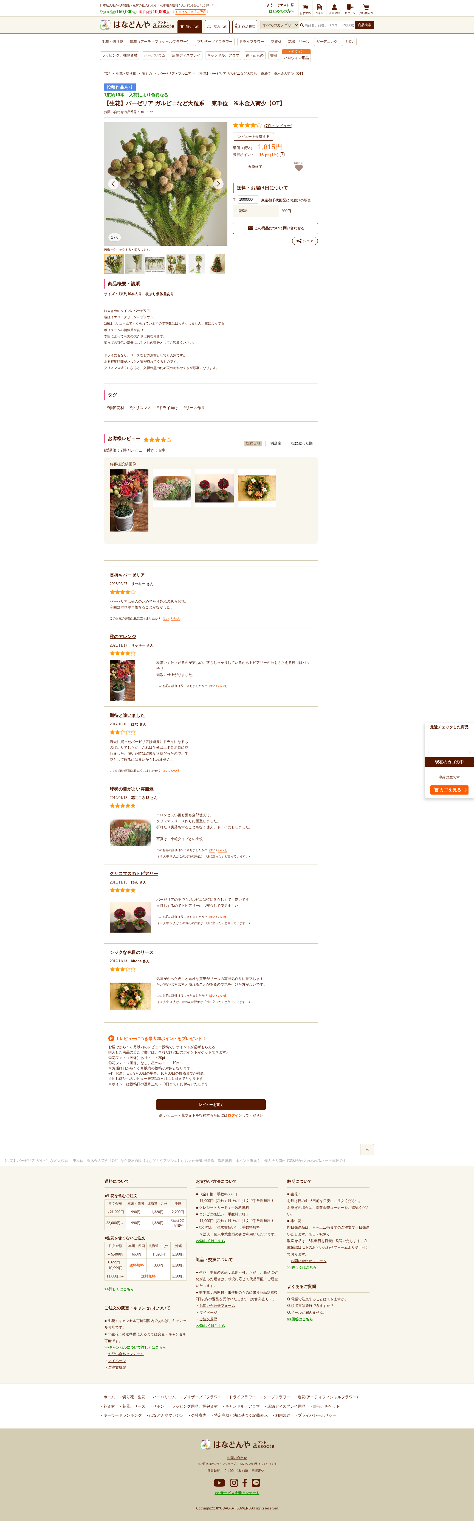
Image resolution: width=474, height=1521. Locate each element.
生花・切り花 (112, 42)
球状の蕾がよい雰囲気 (132, 789)
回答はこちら (302, 1319)
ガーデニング (326, 42)
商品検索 (364, 25)
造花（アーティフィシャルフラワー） (160, 42)
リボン (349, 42)
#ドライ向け (167, 408)
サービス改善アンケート (239, 1493)
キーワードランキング (122, 1415)
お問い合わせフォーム (126, 1354)
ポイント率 (192, 12)
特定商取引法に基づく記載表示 (240, 1415)
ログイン (235, 1115)
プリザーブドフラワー (215, 42)
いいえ (175, 618)
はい (166, 618)
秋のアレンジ (123, 636)
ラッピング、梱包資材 (119, 55)
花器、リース (298, 42)
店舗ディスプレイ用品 (286, 1406)
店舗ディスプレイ (186, 55)
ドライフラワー (251, 42)
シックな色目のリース (132, 952)
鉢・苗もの (255, 55)
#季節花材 (115, 408)
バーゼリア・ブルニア (174, 74)
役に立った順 (302, 443)
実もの (147, 74)
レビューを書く (211, 1105)
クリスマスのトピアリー (134, 873)
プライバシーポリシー (316, 1415)
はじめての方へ (281, 11)
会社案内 (198, 1415)
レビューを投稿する (254, 137)
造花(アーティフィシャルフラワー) (327, 1397)
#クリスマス (140, 408)
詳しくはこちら (121, 1289)
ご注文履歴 (117, 1367)
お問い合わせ (237, 1458)
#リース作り (194, 408)
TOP (107, 74)
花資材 (276, 42)
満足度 (275, 443)
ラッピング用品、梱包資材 (194, 1406)
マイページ (117, 1361)
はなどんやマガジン (166, 1415)
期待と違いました (127, 715)
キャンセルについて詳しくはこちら (137, 1347)
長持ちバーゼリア (129, 575)
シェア (308, 241)
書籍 (273, 55)
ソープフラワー (276, 1397)
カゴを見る (450, 790)
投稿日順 (253, 443)
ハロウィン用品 (296, 58)
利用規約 (282, 1415)
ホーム (108, 1397)
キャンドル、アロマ (223, 55)
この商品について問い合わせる (279, 228)
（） (278, 126)
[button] (113, 184)
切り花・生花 (133, 1397)
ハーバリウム (154, 55)
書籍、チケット (326, 1406)
